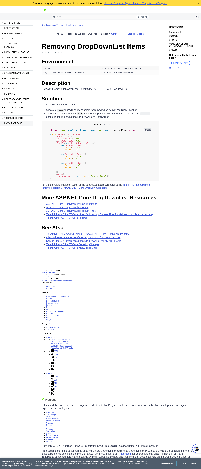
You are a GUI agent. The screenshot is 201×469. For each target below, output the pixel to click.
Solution (52, 99)
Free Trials (50, 287)
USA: (60, 340)
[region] (100, 463)
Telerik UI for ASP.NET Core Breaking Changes (72, 244)
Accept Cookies (166, 463)
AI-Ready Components (62, 281)
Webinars (50, 309)
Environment (57, 62)
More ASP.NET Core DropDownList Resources (99, 197)
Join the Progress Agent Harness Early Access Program (135, 3)
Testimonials (51, 330)
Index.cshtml (95, 125)
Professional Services (55, 311)
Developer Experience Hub (57, 297)
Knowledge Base (13, 123)
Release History (52, 303)
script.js (107, 125)
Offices (49, 425)
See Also (53, 228)
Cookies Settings (189, 463)
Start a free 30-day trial (127, 34)
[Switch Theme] (197, 17)
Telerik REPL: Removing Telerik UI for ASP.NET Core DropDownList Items (88, 233)
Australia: (62, 348)
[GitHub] (52, 367)
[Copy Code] (155, 130)
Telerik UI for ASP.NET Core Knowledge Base (72, 247)
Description (56, 83)
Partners (49, 313)
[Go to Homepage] (45, 13)
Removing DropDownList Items (70, 25)
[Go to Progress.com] (49, 401)
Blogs (48, 307)
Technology (51, 415)
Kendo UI (45, 277)
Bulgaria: (61, 346)
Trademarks (124, 453)
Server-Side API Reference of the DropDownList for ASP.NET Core (83, 240)
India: (60, 344)
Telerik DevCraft (48, 272)
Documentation (52, 301)
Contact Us (50, 338)
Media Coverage (53, 421)
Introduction (11, 28)
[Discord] (52, 369)
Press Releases (52, 419)
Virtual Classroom (53, 315)
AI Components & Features (13, 45)
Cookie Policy (110, 463)
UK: (60, 342)
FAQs (48, 320)
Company (50, 412)
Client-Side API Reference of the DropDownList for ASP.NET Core (83, 237)
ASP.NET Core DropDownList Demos (67, 207)
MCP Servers (47, 281)
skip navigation (38, 13)
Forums (49, 305)
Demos (49, 299)
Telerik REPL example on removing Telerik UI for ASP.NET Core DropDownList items (96, 186)
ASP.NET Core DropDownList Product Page (71, 210)
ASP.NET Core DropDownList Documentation (71, 203)
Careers (49, 423)
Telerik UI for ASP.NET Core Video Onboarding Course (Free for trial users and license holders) (99, 214)
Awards (49, 417)
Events (49, 318)
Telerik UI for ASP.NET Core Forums (66, 217)
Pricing (49, 289)
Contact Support (179, 63)
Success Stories (53, 328)
